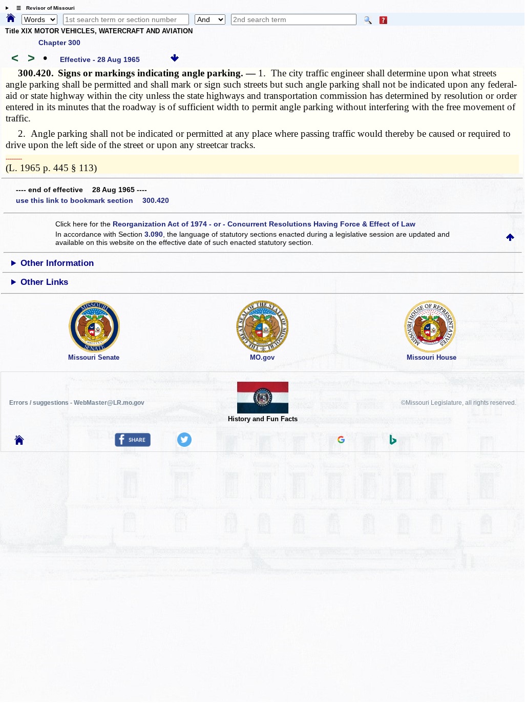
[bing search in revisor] (393, 442)
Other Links (44, 282)
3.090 (153, 234)
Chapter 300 (59, 42)
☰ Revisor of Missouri (43, 8)
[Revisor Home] (19, 442)
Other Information (57, 263)
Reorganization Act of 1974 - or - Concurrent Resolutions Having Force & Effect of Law (264, 224)
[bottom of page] (175, 59)
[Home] (10, 18)
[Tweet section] (184, 444)
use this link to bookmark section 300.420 (92, 200)
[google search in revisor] (341, 441)
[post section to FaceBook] (133, 444)
